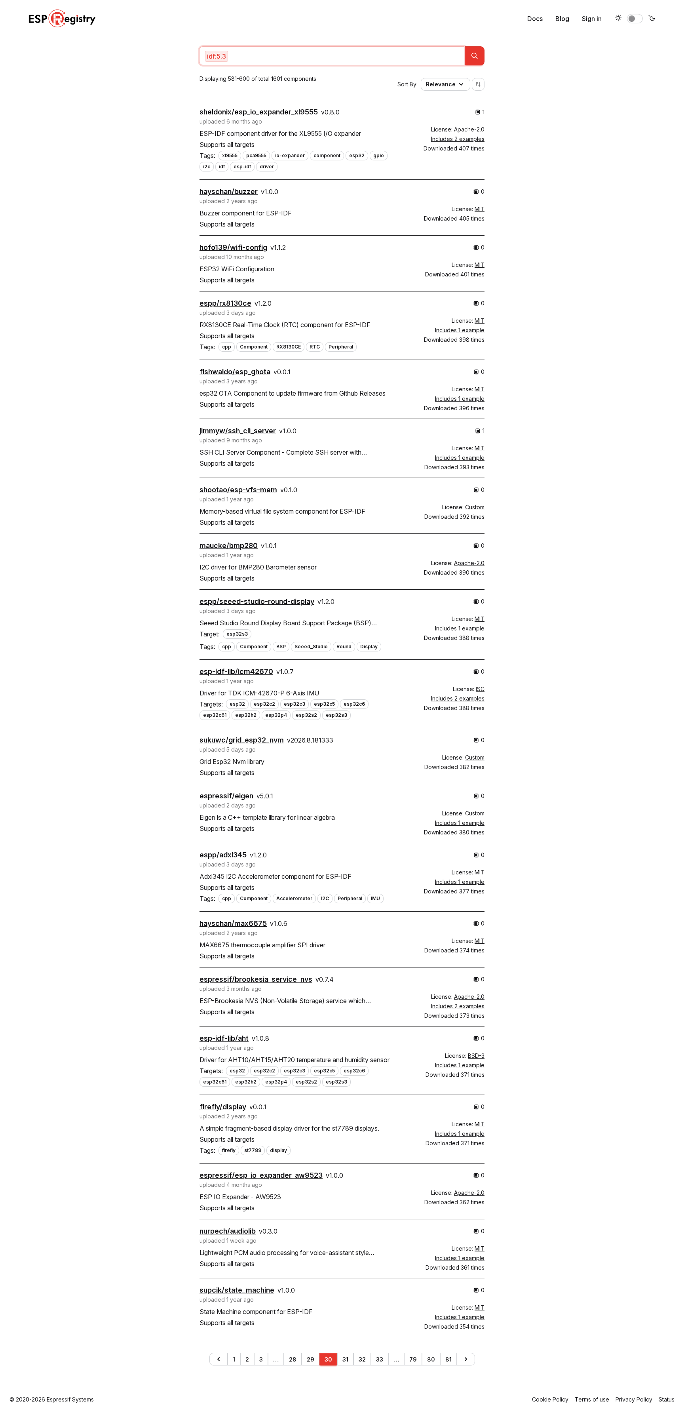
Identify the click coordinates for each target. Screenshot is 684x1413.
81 (448, 1359)
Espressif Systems (70, 1399)
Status (666, 1399)
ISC (480, 689)
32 (362, 1359)
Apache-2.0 (469, 129)
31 (345, 1359)
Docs (535, 19)
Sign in (592, 19)
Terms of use (592, 1399)
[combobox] (331, 55)
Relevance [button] (441, 84)
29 (310, 1359)
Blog (562, 19)
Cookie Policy (550, 1399)
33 (379, 1359)
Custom (474, 507)
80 (431, 1359)
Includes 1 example (459, 330)
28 (292, 1359)
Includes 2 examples (457, 138)
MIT (479, 209)
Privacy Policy (634, 1399)
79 (413, 1359)
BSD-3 (476, 1055)
